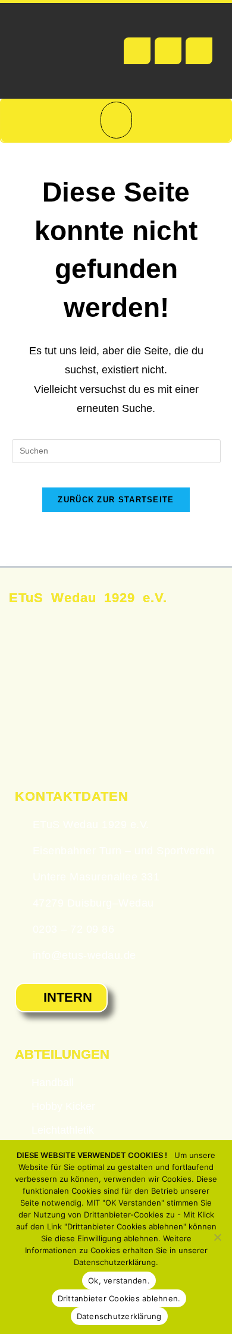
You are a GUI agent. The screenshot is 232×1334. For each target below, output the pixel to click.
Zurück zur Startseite (116, 499)
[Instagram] (199, 50)
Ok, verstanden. (119, 1280)
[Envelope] (168, 50)
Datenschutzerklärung (119, 1316)
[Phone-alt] (137, 50)
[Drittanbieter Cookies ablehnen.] (217, 1237)
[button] (116, 120)
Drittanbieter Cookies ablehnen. (119, 1298)
